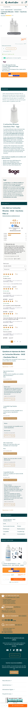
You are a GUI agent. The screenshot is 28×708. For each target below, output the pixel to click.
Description (5, 89)
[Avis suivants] (20, 342)
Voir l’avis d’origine (7, 286)
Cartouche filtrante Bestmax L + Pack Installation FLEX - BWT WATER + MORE (13, 564)
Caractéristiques (6, 515)
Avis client (5, 203)
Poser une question (7, 363)
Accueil (2, 9)
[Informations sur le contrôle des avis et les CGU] (22, 228)
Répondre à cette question (10, 381)
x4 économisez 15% (7, 51)
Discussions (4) (5, 347)
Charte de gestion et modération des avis (11, 215)
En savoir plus (14, 672)
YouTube (20, 644)
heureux (14, 625)
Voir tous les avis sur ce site (15, 230)
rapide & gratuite (13, 608)
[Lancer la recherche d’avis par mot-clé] (25, 269)
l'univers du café (12, 596)
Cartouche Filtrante (17, 9)
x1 (3, 48)
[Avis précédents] (9, 341)
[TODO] (18, 256)
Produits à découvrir (7, 540)
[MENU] (2, 2)
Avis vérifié (7, 276)
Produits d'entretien (9, 9)
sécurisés (16, 616)
